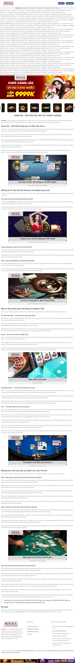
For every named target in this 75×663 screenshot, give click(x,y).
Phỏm (29, 8)
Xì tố (44, 8)
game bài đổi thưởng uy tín (29, 650)
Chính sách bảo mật (33, 626)
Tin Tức (58, 8)
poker (7, 342)
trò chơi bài (11, 201)
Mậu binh (48, 8)
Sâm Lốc (34, 8)
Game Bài (17, 8)
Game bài (3, 629)
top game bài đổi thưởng (52, 650)
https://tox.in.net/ (20, 612)
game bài (19, 650)
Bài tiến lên (24, 8)
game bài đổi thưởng (7, 652)
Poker (53, 8)
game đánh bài (41, 650)
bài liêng (39, 8)
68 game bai (16, 652)
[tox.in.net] (8, 3)
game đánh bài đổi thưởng (66, 650)
